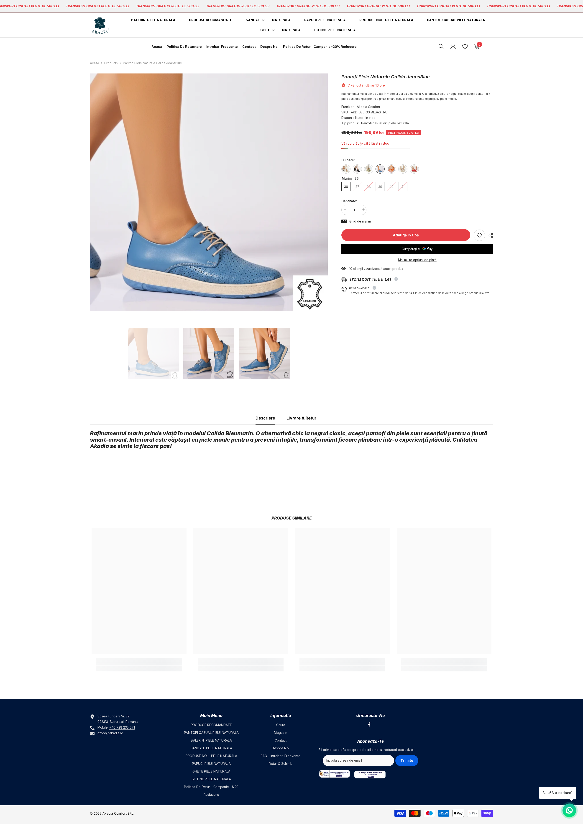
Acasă (94, 63)
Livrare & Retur (301, 418)
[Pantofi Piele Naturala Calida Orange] (391, 168)
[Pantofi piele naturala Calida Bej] (346, 168)
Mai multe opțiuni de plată (417, 260)
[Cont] (453, 46)
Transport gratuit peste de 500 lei (97, 6)
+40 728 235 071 (122, 727)
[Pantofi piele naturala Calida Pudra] (403, 168)
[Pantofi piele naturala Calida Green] (368, 168)
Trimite (406, 760)
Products (111, 63)
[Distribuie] (489, 235)
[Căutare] (441, 46)
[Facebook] (369, 724)
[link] (479, 235)
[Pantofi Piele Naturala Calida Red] (414, 168)
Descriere (265, 418)
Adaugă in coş (406, 235)
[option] (209, 192)
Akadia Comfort (368, 106)
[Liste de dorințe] (465, 46)
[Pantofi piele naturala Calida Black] (357, 168)
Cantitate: (349, 201)
